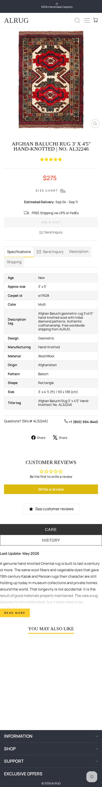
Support (14, 761)
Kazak (26, 576)
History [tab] (51, 540)
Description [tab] (78, 251)
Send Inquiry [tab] (53, 251)
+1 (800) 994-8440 (83, 421)
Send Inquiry (53, 232)
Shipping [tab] (14, 261)
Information (18, 736)
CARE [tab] (51, 529)
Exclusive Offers (23, 774)
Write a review (51, 489)
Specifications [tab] (19, 251)
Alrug (16, 20)
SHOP (10, 749)
